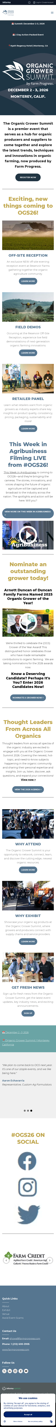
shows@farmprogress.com (25, 1338)
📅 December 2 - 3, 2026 (15, 1032)
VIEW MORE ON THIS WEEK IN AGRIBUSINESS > (28, 513)
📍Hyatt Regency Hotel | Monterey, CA (28, 46)
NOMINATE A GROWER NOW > (28, 697)
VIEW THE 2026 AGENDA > (28, 789)
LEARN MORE (28, 281)
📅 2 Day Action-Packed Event (28, 34)
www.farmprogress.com (15, 1349)
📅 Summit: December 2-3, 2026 (28, 23)
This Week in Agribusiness (20, 472)
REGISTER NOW (28, 177)
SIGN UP (28, 1013)
